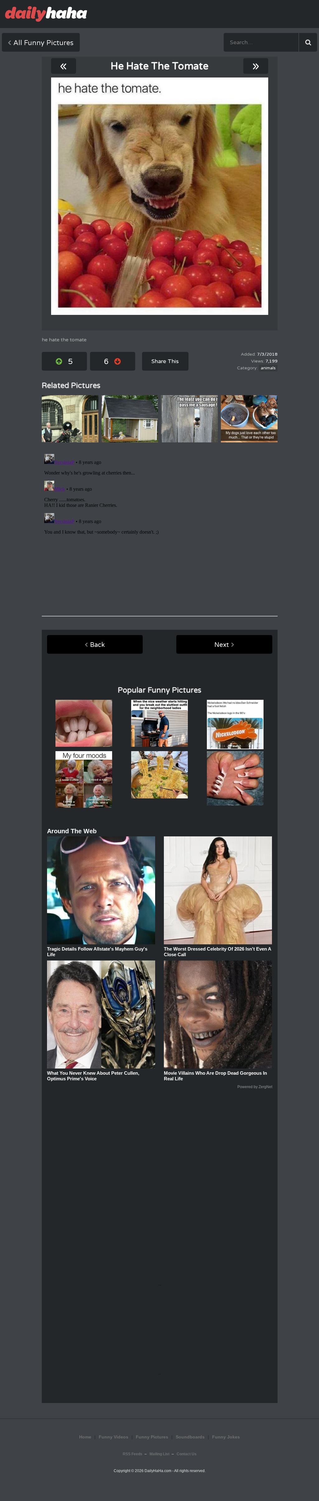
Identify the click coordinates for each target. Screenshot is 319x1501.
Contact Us (187, 1454)
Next (221, 645)
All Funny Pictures (43, 43)
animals (268, 368)
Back (97, 645)
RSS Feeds (132, 1454)
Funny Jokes (226, 1436)
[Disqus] (160, 529)
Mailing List (159, 1454)
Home (85, 1436)
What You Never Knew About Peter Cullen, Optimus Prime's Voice (93, 1075)
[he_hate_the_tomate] (159, 196)
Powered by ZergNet (254, 1087)
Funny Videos (113, 1436)
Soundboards (190, 1436)
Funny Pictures (152, 1436)
